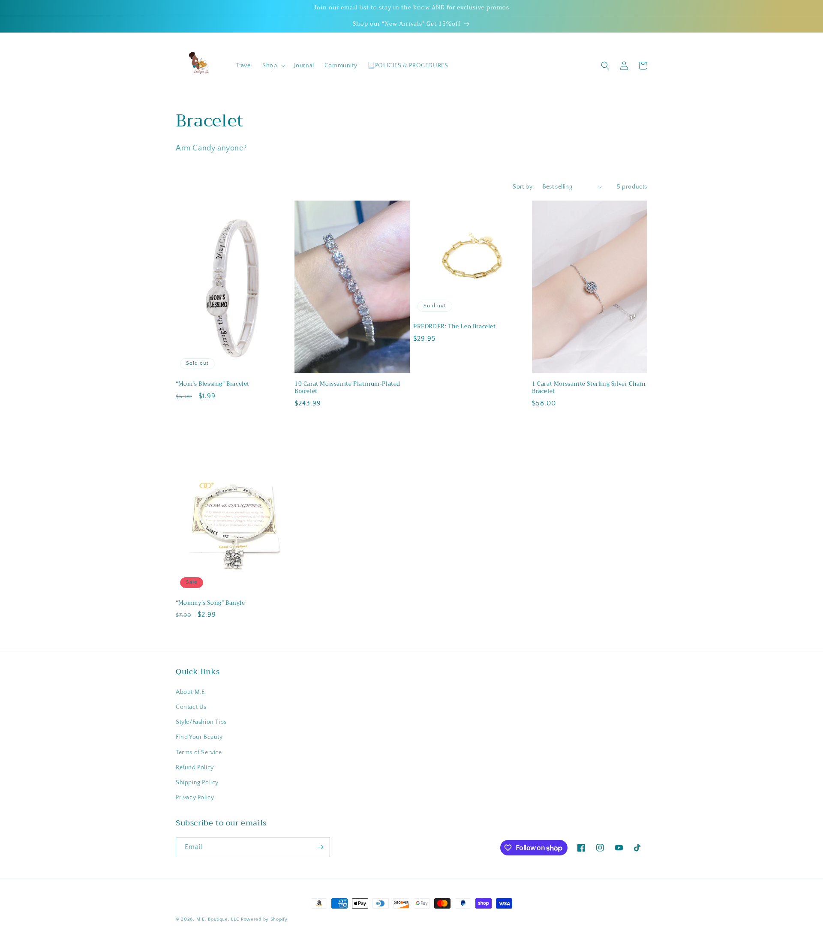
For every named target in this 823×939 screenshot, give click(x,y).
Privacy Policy (195, 797)
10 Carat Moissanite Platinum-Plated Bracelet (347, 388)
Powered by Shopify (264, 919)
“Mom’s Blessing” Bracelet (212, 384)
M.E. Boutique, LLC (218, 919)
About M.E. (191, 692)
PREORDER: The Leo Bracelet (454, 326)
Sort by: (523, 186)
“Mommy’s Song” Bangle (210, 603)
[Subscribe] (320, 847)
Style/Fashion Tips (201, 722)
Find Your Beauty (199, 737)
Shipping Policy (197, 782)
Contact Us (191, 707)
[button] (272, 66)
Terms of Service (199, 752)
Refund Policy (195, 767)
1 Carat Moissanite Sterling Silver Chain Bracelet (589, 388)
